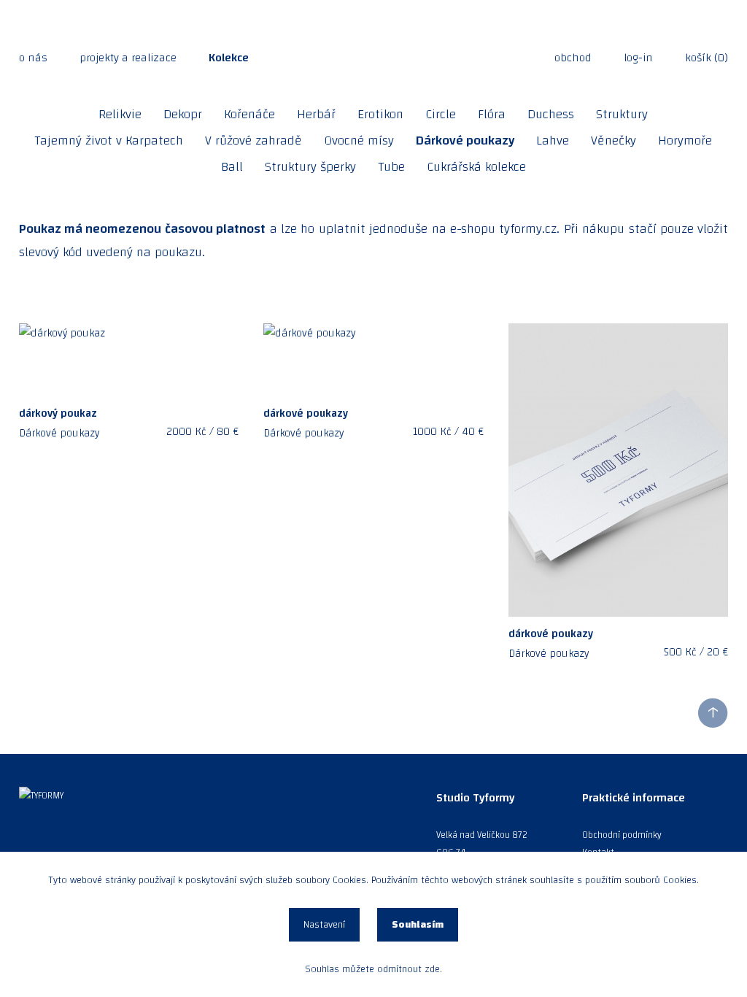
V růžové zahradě (253, 140)
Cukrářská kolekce (476, 167)
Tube (391, 167)
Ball (232, 167)
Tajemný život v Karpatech (108, 140)
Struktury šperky (310, 167)
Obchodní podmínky (622, 835)
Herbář (316, 114)
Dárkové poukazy (465, 140)
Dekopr (182, 114)
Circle (440, 114)
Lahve (552, 140)
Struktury (622, 114)
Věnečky (613, 140)
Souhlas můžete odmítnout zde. (373, 969)
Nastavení (324, 924)
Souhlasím (418, 924)
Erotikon (380, 114)
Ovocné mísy (359, 140)
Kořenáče (249, 114)
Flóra (492, 114)
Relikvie (120, 114)
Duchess (550, 114)
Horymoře (685, 140)
